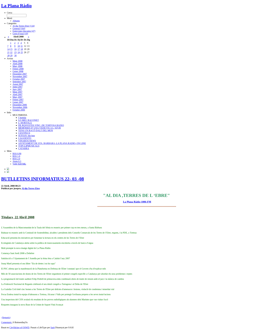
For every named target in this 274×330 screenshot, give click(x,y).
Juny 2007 (17, 89)
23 (15, 52)
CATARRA (23, 148)
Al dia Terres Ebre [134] (24, 26)
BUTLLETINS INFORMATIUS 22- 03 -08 (42, 178)
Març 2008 (17, 66)
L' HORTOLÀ (25, 123)
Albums (16, 21)
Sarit (53, 327)
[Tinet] (8, 172)
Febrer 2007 (18, 99)
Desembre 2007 (20, 74)
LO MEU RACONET (28, 120)
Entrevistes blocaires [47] (24, 31)
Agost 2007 (18, 84)
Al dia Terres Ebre (31, 188)
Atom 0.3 (17, 161)
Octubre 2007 (19, 79)
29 (11, 55)
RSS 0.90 (17, 153)
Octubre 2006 (19, 110)
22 (11, 52)
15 (11, 49)
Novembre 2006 (20, 107)
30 (15, 55)
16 (15, 49)
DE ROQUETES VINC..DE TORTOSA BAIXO (41, 125)
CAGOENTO (24, 138)
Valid (19, 164)
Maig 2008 (17, 61)
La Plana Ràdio (16, 5)
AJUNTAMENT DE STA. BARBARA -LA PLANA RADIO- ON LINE (52, 143)
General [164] (19, 28)
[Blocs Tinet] (8, 169)
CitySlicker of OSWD (19, 327)
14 (8, 49)
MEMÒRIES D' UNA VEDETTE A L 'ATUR (39, 128)
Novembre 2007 (20, 76)
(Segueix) (6, 317)
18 (22, 49)
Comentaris (6, 322)
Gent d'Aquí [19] (20, 33)
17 (19, 49)
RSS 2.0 (16, 159)
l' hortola (22, 117)
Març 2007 (17, 97)
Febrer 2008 (18, 69)
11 (22, 46)
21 (8, 52)
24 (19, 52)
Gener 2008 (18, 71)
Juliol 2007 (18, 87)
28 (8, 55)
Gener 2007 (18, 102)
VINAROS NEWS (27, 141)
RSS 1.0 (16, 156)
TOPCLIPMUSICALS (28, 146)
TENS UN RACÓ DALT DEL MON (35, 130)
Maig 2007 (17, 92)
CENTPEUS (24, 133)
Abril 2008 (17, 63)
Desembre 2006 (20, 105)
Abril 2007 (17, 94)
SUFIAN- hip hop (26, 135)
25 (22, 52)
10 (19, 46)
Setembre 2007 (19, 81)
